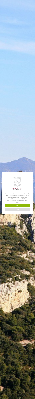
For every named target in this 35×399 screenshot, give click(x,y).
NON (17, 210)
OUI (17, 205)
